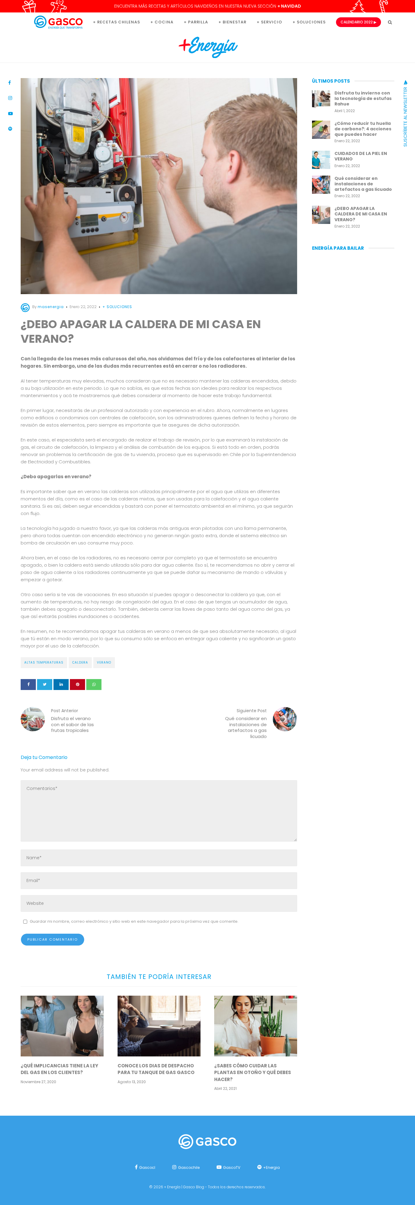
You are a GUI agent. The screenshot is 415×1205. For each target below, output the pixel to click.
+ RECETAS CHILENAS (116, 22)
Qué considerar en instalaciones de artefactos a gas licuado (363, 183)
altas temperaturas (43, 662)
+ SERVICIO (269, 22)
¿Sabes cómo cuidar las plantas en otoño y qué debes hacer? (252, 1073)
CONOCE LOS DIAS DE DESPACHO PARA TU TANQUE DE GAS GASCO (156, 1069)
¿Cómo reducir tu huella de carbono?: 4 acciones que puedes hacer (362, 128)
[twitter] (44, 684)
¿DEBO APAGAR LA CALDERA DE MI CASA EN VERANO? (360, 213)
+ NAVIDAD (289, 6)
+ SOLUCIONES (309, 22)
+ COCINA (161, 22)
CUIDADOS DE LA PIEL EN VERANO (360, 156)
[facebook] (28, 684)
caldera (80, 662)
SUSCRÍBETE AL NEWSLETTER (405, 116)
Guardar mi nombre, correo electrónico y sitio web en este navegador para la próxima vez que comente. (134, 921)
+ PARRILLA (196, 22)
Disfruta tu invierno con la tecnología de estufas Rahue (363, 98)
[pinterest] (77, 684)
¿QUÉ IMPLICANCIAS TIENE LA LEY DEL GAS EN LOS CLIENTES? (59, 1069)
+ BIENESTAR (232, 22)
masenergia (51, 306)
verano (104, 662)
